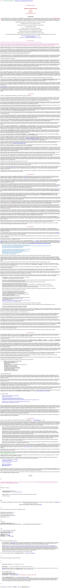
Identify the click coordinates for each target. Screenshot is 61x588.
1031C (16, 542)
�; (9, 535)
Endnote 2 (33, 553)
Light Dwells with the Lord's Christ (43, 390)
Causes (57, 232)
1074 (21, 577)
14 (13, 523)
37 (9, 495)
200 (1, 127)
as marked (27, 553)
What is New (31, 0)
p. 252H (11, 542)
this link (57, 502)
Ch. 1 (13, 167)
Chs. (2, 340)
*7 (5, 138)
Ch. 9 (44, 264)
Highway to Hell (4, 568)
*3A (29, 322)
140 (9, 167)
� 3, (12, 574)
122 (3, 531)
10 (8, 487)
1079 (25, 577)
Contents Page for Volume (24, 0)
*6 (21, 277)
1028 (14, 542)
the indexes (8, 530)
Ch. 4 (13, 531)
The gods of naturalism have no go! (32, 138)
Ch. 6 (19, 125)
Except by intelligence (4, 86)
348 (12, 536)
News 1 (58, 185)
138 (4, 571)
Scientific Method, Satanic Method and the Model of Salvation (39, 243)
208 (13, 253)
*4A (59, 163)
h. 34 (14, 515)
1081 (27, 577)
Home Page (17, 0)
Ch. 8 (43, 420)
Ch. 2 (36, 339)
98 (6, 495)
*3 (25, 98)
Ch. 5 (37, 125)
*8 (45, 427)
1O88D (17, 574)
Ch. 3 (26, 110)
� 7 (8, 535)
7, (16, 577)
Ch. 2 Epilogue (36, 240)
